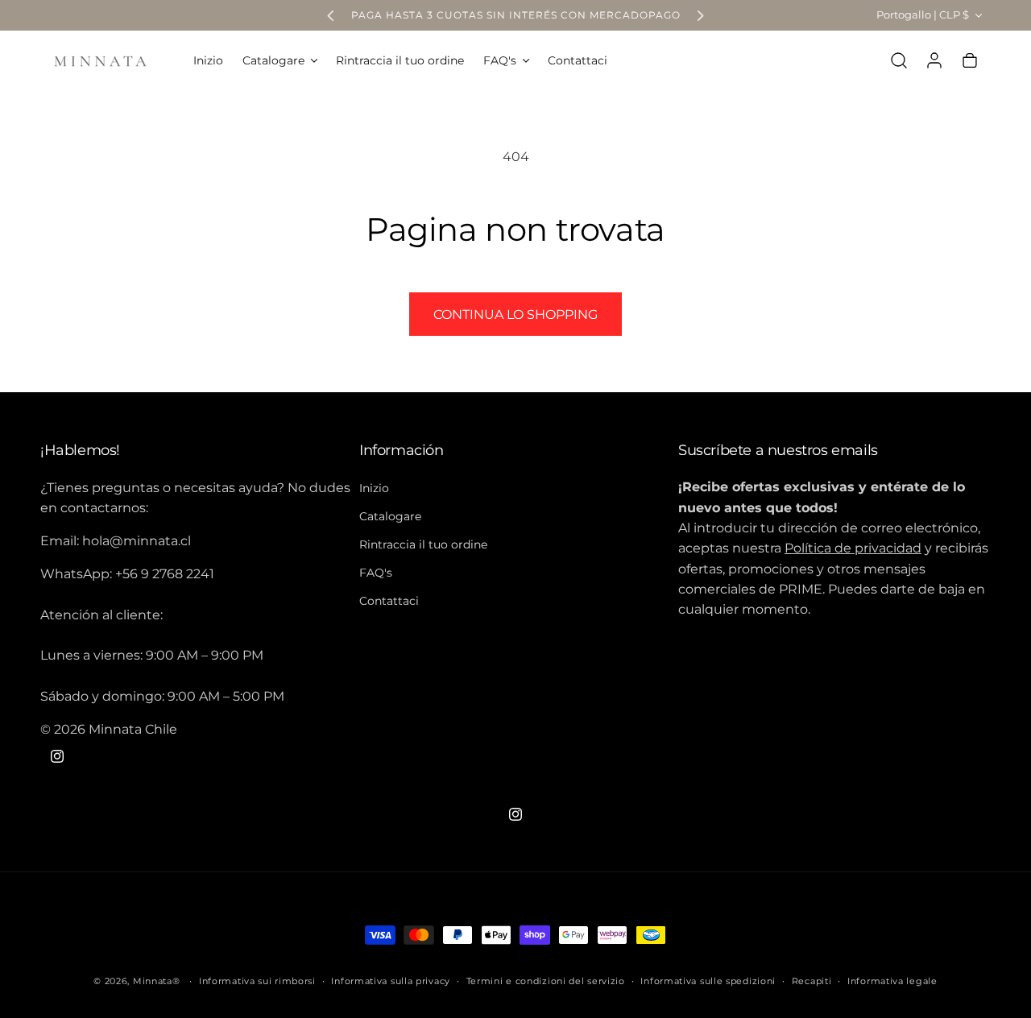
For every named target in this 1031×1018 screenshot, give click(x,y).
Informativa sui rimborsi (257, 981)
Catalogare (390, 516)
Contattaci (389, 601)
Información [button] (401, 450)
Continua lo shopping (515, 314)
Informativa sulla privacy (390, 981)
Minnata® (156, 981)
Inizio (374, 487)
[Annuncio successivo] (700, 15)
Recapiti (812, 981)
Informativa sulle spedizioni (708, 981)
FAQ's (375, 572)
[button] (279, 60)
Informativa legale (892, 981)
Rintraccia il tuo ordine (423, 544)
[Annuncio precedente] (331, 15)
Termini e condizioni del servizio (545, 981)
